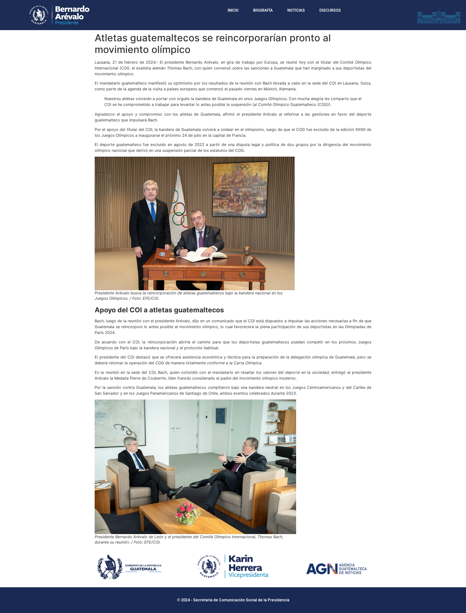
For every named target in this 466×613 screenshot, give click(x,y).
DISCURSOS (330, 10)
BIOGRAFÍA (263, 10)
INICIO (233, 10)
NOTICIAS (296, 10)
